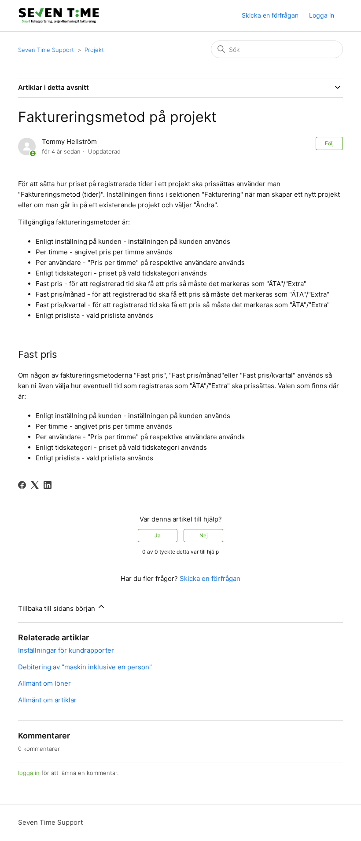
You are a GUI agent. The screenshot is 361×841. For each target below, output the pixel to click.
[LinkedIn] (48, 485)
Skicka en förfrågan (270, 15)
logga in (29, 772)
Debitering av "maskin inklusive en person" (85, 667)
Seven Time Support (46, 49)
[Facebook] (22, 485)
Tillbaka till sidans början (57, 608)
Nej (203, 535)
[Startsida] (58, 15)
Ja (158, 535)
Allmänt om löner (44, 683)
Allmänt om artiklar (47, 700)
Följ (329, 143)
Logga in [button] (321, 15)
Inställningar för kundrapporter (66, 650)
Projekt (94, 49)
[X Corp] (35, 485)
